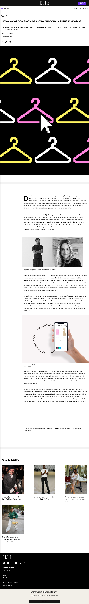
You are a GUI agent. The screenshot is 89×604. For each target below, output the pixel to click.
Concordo (44, 601)
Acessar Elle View (80, 8)
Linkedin (20, 563)
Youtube (16, 563)
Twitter (8, 563)
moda (4, 16)
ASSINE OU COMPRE (82, 3)
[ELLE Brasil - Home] (44, 4)
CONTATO (5, 575)
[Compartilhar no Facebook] (2, 42)
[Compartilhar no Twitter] (6, 42)
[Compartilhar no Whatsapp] (10, 42)
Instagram (4, 563)
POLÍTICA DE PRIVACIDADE (10, 583)
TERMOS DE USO (7, 585)
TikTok (24, 563)
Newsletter (7, 8)
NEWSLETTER (6, 570)
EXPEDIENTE (6, 578)
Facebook (12, 563)
